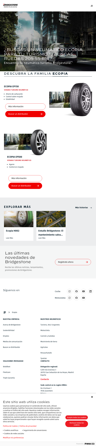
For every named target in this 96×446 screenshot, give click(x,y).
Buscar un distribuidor (11, 347)
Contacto (44, 379)
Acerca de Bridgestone (11, 325)
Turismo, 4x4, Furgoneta (50, 325)
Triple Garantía (9, 378)
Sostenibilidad (8, 330)
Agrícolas (44, 347)
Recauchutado (46, 353)
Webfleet (6, 366)
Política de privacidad (28, 426)
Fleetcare (6, 372)
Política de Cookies (10, 426)
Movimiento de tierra (48, 341)
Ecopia (11, 86)
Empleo (6, 336)
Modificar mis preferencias (13, 438)
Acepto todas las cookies (76, 417)
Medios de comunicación (12, 341)
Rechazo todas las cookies (77, 424)
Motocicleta (45, 330)
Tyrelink (43, 358)
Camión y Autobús (47, 336)
